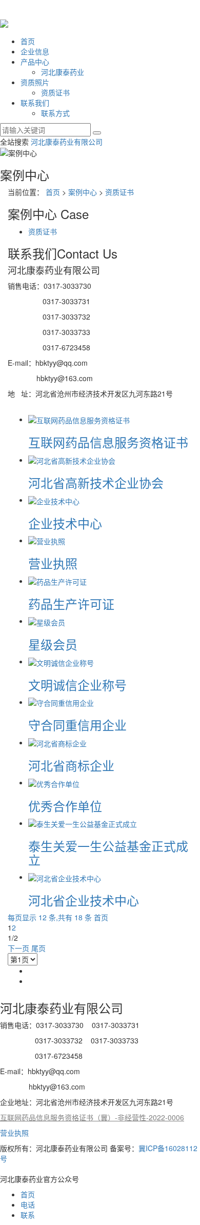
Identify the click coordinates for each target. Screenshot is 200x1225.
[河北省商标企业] (57, 742)
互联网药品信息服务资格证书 (108, 442)
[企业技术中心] (53, 500)
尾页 (38, 948)
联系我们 (35, 102)
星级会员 (52, 644)
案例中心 (82, 192)
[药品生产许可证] (57, 581)
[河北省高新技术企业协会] (71, 460)
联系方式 (55, 113)
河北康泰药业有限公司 (67, 141)
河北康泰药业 (62, 72)
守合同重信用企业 (77, 725)
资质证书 (55, 92)
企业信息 (35, 51)
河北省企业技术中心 (83, 900)
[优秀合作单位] (53, 782)
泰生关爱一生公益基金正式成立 (108, 852)
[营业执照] (46, 540)
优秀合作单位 (65, 806)
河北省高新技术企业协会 (96, 482)
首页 (28, 41)
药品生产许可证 (71, 603)
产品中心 (35, 61)
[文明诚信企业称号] (61, 661)
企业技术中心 (65, 523)
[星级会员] (46, 621)
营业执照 (52, 563)
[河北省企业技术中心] (64, 877)
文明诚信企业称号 (77, 685)
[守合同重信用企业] (61, 702)
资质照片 (35, 82)
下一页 (18, 948)
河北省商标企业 (71, 765)
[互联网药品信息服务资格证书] (79, 419)
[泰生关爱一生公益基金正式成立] (82, 823)
